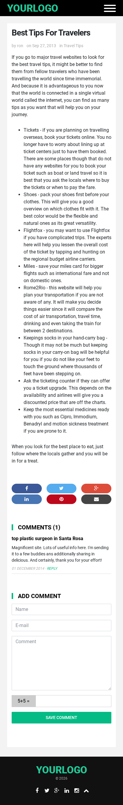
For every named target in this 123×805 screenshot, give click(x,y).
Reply (52, 568)
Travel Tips (73, 45)
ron (20, 45)
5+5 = (24, 701)
